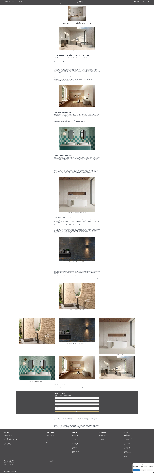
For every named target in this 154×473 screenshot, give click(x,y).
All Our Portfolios (6, 434)
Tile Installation (126, 439)
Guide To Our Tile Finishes (128, 440)
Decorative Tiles (74, 452)
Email (56, 402)
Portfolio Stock (48, 434)
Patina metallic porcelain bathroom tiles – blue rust (76, 343)
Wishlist (47, 442)
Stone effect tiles (74, 447)
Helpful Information (127, 435)
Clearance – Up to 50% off (49, 435)
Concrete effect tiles (75, 443)
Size (80, 3)
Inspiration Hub (100, 436)
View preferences (149, 470)
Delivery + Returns (127, 434)
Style (73, 3)
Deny (143, 470)
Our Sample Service (101, 439)
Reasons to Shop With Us (102, 435)
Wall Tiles (89, 3)
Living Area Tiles (74, 440)
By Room (65, 3)
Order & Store (126, 451)
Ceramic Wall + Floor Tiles (8, 444)
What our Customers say (102, 440)
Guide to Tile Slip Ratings (128, 438)
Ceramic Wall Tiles (7, 443)
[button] (152, 464)
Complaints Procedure (127, 452)
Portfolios (60, 3)
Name (56, 396)
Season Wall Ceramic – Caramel (37, 344)
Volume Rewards (127, 447)
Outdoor (69, 3)
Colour (77, 3)
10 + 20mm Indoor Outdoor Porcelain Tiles (10, 439)
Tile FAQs (125, 436)
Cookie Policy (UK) (127, 455)
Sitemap (125, 456)
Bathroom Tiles (74, 438)
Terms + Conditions (127, 443)
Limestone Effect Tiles (75, 451)
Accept (136, 470)
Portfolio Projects (100, 438)
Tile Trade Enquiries (127, 448)
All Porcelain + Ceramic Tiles (8, 435)
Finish (93, 3)
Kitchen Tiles (74, 439)
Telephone (57, 399)
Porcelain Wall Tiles (75, 435)
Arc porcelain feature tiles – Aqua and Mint (37, 381)
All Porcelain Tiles (6, 436)
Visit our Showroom (101, 434)
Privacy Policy (126, 444)
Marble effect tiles (74, 444)
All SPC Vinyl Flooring (7, 438)
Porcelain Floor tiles (75, 434)
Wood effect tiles (74, 448)
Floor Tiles (84, 3)
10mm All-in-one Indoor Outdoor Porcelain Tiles (11, 440)
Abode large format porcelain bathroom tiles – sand (116, 354)
